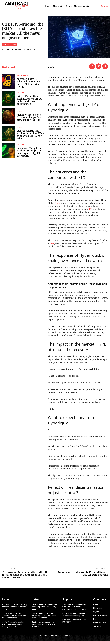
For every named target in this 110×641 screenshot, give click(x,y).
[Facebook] (92, 66)
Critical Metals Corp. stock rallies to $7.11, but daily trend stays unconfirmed (29, 100)
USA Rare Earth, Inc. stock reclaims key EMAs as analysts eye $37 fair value (30, 134)
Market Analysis (9, 44)
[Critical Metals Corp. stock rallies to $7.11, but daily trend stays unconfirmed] (8, 98)
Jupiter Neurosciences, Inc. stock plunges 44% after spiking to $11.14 (29, 117)
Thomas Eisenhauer (13, 49)
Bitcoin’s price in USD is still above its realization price (73, 614)
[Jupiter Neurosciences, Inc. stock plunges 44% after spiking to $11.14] (8, 116)
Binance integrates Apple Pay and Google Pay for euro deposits (82, 573)
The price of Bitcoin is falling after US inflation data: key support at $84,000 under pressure (25, 575)
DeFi (51, 243)
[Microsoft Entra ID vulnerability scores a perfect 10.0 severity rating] (8, 81)
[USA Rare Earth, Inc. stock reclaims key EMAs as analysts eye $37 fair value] (8, 133)
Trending (20, 92)
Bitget (57, 203)
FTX (91, 209)
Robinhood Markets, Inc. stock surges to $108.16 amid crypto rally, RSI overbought (30, 152)
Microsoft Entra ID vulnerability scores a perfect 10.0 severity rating (28, 83)
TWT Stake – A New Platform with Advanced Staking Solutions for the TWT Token (74, 606)
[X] (98, 66)
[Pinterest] (105, 66)
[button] (104, 6)
